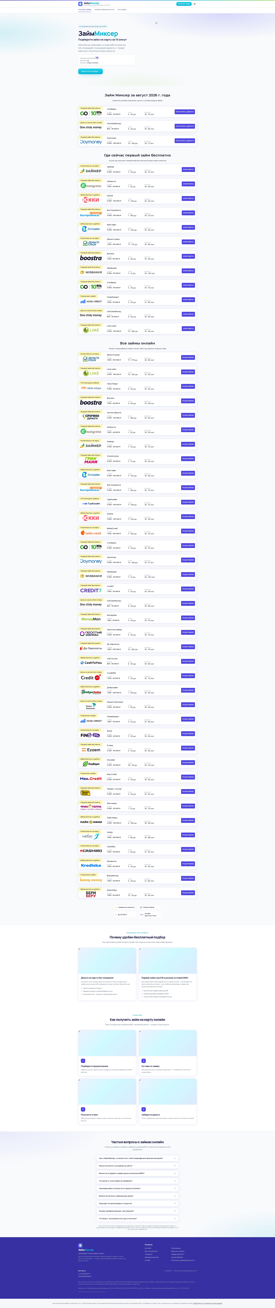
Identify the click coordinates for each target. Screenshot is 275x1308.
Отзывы (147, 1260)
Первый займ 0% (177, 1254)
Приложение (176, 1248)
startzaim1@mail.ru (85, 1276)
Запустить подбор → (90, 71)
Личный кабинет (177, 1257)
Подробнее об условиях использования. (207, 1303)
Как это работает (151, 1251)
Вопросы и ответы (177, 1251)
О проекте (148, 1254)
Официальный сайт (152, 1257)
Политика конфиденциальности (182, 1260)
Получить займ (184, 4)
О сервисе (168, 1271)
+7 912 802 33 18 (84, 1274)
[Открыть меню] (194, 4)
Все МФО (148, 1248)
